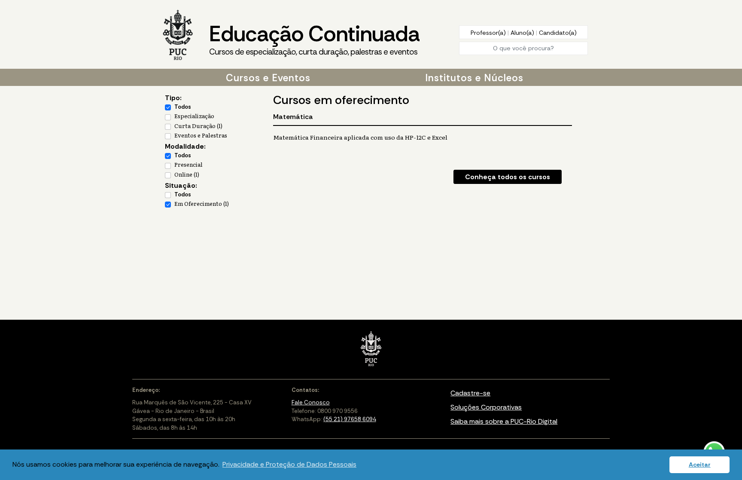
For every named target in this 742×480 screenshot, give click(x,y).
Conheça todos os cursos (507, 176)
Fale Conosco (311, 402)
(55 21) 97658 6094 (349, 419)
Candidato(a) (558, 33)
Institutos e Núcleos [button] (474, 77)
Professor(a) (489, 33)
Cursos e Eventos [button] (268, 77)
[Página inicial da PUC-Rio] (177, 35)
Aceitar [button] (700, 464)
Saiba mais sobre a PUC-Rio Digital (503, 421)
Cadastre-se (470, 392)
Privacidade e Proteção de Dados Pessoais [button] (289, 464)
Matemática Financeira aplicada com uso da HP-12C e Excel (360, 137)
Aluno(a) (523, 33)
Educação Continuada (314, 38)
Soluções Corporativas (486, 407)
